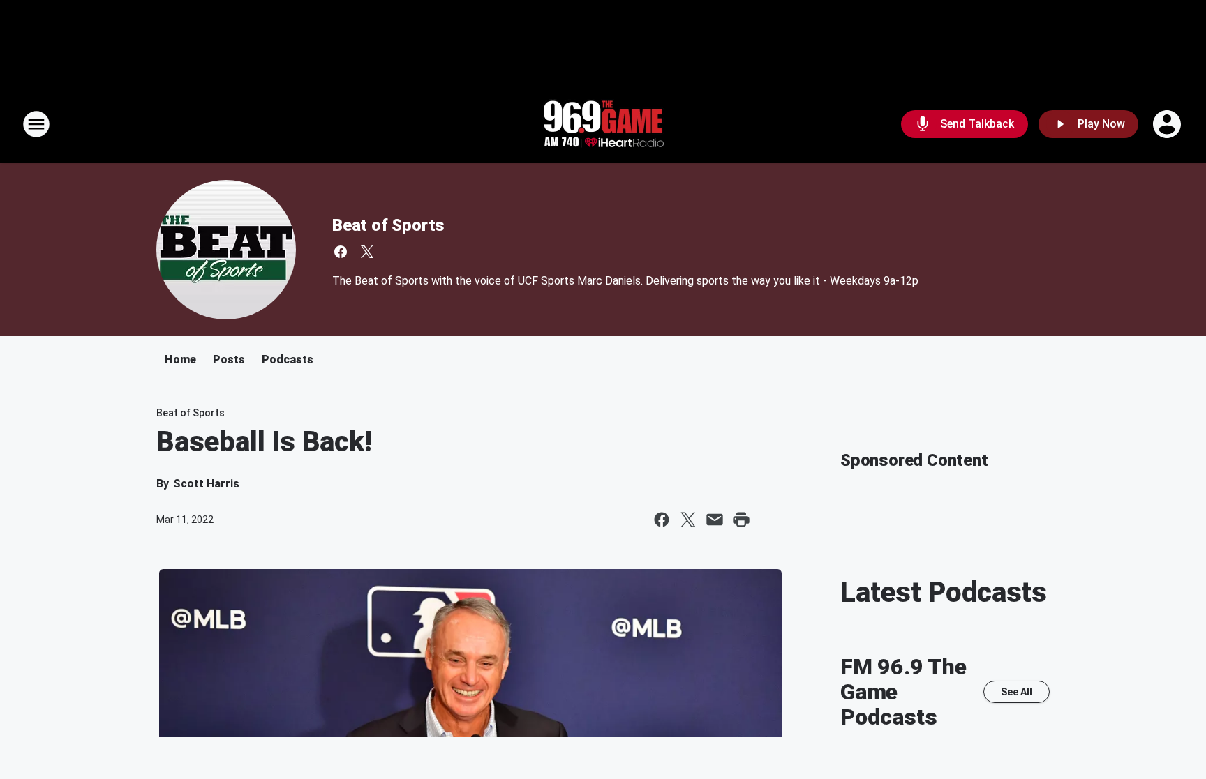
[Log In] (1168, 124)
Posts (229, 359)
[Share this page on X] (688, 519)
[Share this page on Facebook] (661, 519)
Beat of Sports (388, 225)
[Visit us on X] (367, 251)
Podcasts (287, 359)
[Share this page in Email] (714, 519)
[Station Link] (603, 124)
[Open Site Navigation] (36, 124)
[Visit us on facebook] (340, 251)
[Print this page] (741, 519)
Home (180, 359)
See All (1016, 691)
